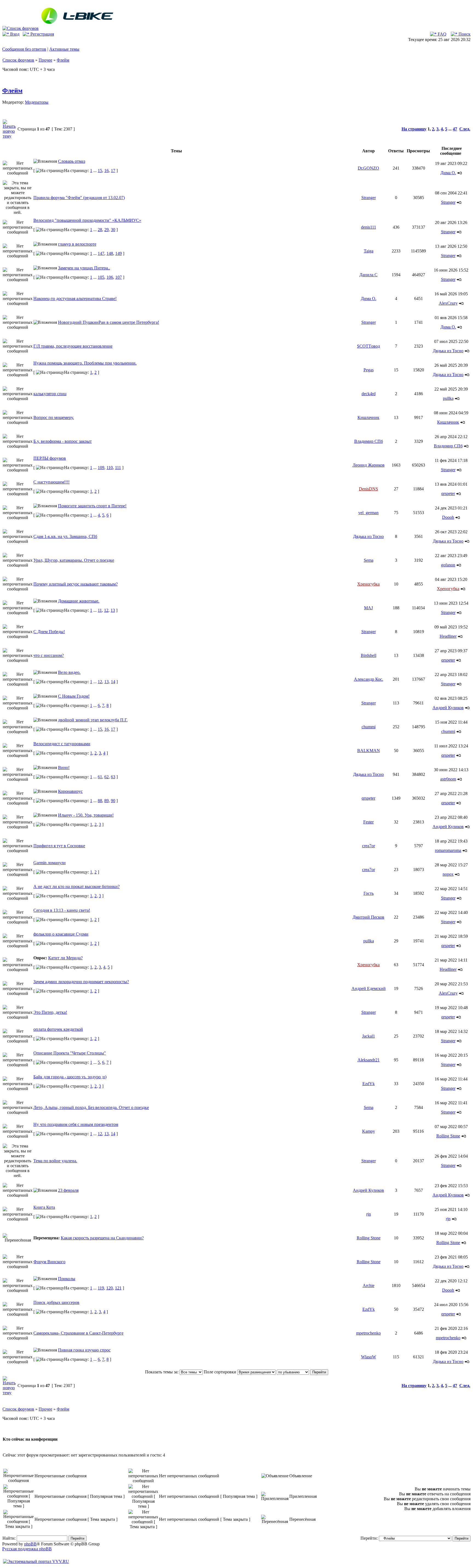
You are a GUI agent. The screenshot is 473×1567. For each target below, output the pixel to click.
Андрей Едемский (368, 988)
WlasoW (368, 1357)
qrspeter (448, 493)
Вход (14, 34)
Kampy (368, 1131)
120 (109, 1288)
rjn (368, 1214)
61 (100, 776)
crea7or (368, 845)
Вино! (64, 767)
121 (118, 1288)
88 (100, 800)
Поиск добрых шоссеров (56, 1302)
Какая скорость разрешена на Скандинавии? (102, 1238)
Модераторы (36, 102)
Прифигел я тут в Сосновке (59, 845)
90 (113, 800)
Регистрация (41, 34)
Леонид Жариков (369, 465)
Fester (368, 822)
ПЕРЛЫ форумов (49, 458)
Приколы (66, 1278)
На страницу (414, 129)
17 (113, 170)
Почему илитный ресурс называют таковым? (75, 584)
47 (455, 129)
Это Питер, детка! (50, 1012)
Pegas (369, 370)
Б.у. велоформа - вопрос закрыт (62, 441)
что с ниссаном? (48, 655)
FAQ (441, 34)
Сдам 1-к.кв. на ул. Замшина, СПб (65, 536)
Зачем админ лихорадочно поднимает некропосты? (81, 981)
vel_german (368, 512)
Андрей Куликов (448, 707)
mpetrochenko (368, 1333)
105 (101, 277)
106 (109, 277)
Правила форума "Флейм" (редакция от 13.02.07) (79, 197)
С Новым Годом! (74, 696)
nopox (448, 874)
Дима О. (448, 172)
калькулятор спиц (50, 393)
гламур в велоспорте (77, 244)
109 (101, 467)
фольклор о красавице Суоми (60, 934)
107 (118, 277)
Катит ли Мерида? (65, 958)
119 (101, 1288)
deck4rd (369, 393)
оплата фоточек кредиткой (58, 1029)
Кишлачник (368, 417)
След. (464, 129)
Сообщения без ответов (24, 49)
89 (106, 800)
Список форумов (18, 60)
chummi (369, 726)
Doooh (448, 517)
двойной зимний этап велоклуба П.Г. (93, 720)
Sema (368, 560)
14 (113, 681)
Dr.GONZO (368, 168)
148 (109, 253)
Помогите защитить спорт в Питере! (92, 505)
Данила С (368, 274)
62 (106, 776)
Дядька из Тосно (448, 350)
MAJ (368, 607)
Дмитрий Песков (368, 917)
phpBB (30, 1544)
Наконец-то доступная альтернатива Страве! (75, 298)
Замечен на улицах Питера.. (84, 268)
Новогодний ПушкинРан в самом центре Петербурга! (108, 322)
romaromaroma (448, 850)
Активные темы (64, 49)
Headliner (448, 636)
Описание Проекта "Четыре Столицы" (69, 1053)
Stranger (368, 197)
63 (113, 776)
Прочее (45, 60)
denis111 (368, 227)
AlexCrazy (448, 303)
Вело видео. (69, 672)
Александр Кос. (368, 679)
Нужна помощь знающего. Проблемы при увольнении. (85, 363)
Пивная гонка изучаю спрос (84, 1350)
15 (100, 170)
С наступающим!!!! (51, 482)
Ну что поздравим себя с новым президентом (75, 1124)
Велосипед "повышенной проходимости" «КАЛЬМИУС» (87, 220)
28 (100, 229)
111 (118, 467)
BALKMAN (368, 750)
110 (109, 467)
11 (100, 610)
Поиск (464, 34)
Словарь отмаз (71, 161)
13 (113, 610)
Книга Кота (44, 1207)
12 (106, 610)
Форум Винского (49, 1261)
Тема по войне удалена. (55, 1160)
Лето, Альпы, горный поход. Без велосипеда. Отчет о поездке (91, 1107)
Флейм (63, 60)
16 (106, 170)
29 (106, 229)
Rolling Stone (448, 1136)
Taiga (368, 251)
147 (101, 253)
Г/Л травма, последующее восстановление (73, 346)
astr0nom (448, 779)
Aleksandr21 (368, 1060)
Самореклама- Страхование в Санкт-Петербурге (78, 1333)
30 (113, 229)
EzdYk (368, 1083)
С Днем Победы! (49, 631)
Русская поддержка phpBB (27, 1548)
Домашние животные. (78, 601)
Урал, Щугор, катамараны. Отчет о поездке (73, 560)
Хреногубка (368, 584)
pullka (448, 398)
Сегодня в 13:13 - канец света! (61, 910)
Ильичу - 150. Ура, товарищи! (86, 815)
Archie (368, 1285)
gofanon (448, 565)
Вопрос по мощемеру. (53, 417)
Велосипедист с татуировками (61, 743)
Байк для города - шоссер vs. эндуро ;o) (69, 1076)
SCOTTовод (368, 346)
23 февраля (68, 1190)
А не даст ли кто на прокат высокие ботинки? (76, 886)
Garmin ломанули (49, 862)
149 (118, 253)
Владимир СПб (368, 441)
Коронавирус (70, 791)
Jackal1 (368, 1036)
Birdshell (368, 655)
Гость (369, 893)
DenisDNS (368, 489)
